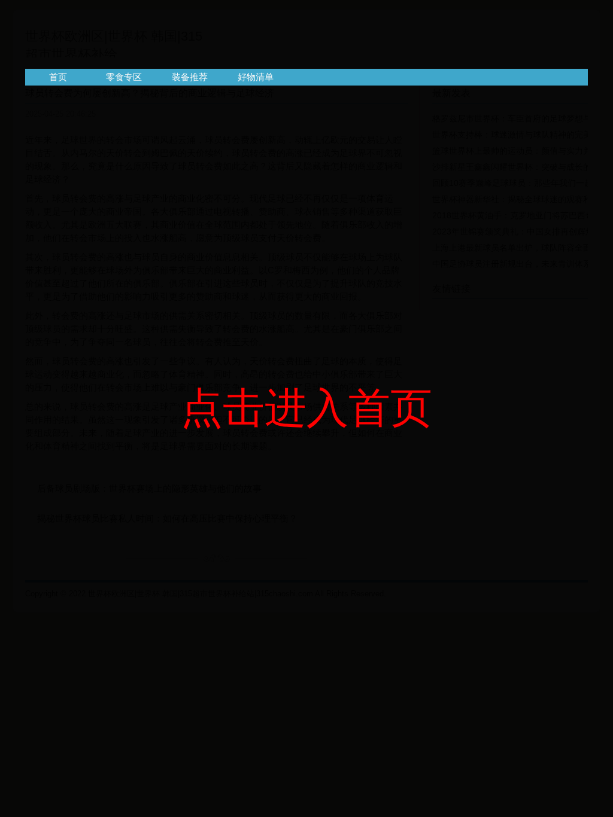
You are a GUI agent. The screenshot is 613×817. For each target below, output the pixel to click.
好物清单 (256, 77)
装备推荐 (190, 77)
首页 (58, 77)
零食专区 (124, 77)
